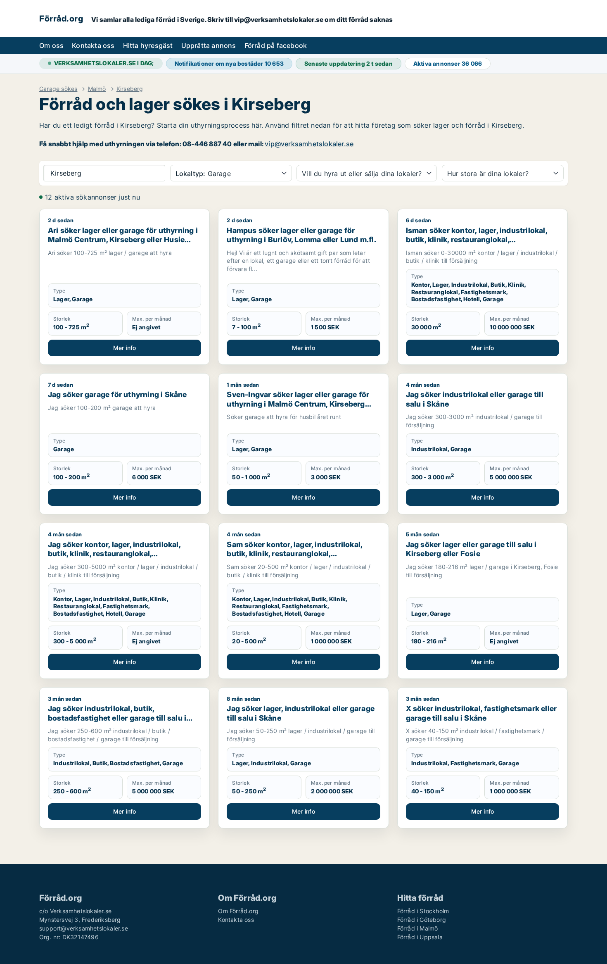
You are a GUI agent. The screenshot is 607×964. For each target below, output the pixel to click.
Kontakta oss (93, 45)
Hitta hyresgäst (148, 45)
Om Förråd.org (238, 910)
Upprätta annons (208, 45)
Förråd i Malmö (417, 928)
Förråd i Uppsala (420, 936)
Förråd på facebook (275, 45)
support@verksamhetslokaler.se (83, 928)
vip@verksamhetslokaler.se (309, 144)
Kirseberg (129, 89)
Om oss (51, 45)
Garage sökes (58, 89)
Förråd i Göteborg (421, 919)
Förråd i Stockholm (423, 910)
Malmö (97, 89)
